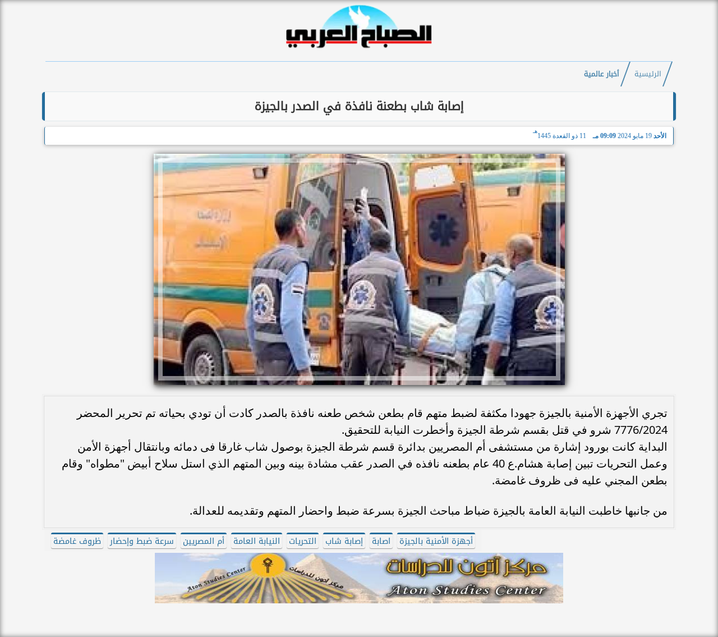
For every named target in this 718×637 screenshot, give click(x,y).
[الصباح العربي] (359, 49)
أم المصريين (203, 541)
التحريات (302, 541)
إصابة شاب (344, 541)
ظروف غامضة (77, 541)
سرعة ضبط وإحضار (142, 541)
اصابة (381, 541)
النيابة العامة (256, 541)
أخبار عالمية (601, 74)
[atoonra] (359, 578)
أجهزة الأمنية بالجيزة (436, 541)
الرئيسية (647, 74)
